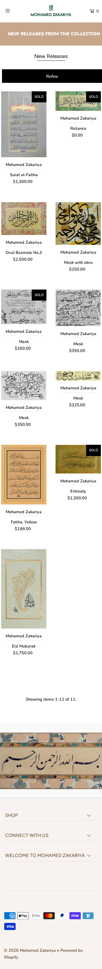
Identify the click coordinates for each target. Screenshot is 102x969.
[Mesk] (23, 307)
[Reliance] (78, 101)
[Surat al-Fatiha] (23, 124)
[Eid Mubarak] (23, 589)
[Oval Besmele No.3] (23, 218)
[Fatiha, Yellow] (23, 474)
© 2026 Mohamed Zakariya (30, 950)
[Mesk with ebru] (78, 223)
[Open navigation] (13, 10)
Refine (52, 76)
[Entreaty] (78, 459)
